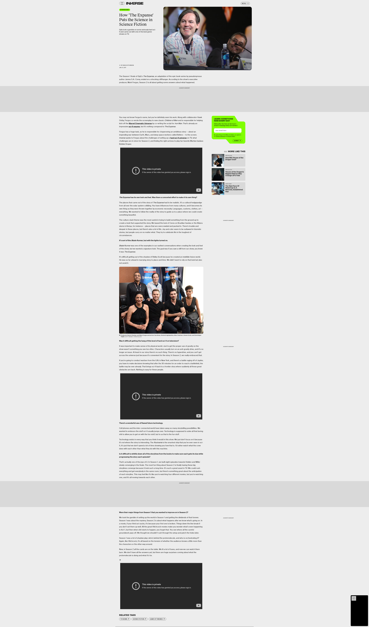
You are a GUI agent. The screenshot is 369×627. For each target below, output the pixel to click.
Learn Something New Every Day (223, 119)
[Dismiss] (365, 597)
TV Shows (123, 619)
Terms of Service (220, 136)
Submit (236, 140)
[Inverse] (135, 3)
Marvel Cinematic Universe (140, 123)
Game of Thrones (156, 619)
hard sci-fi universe (178, 138)
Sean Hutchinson (128, 65)
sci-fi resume (134, 126)
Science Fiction (138, 619)
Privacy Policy (231, 136)
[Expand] (352, 597)
